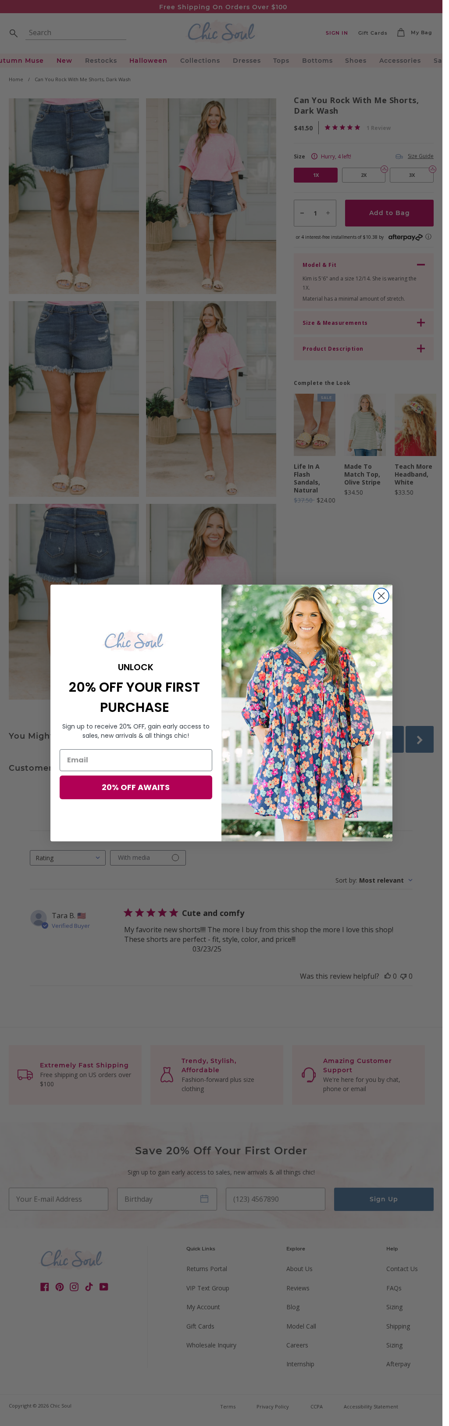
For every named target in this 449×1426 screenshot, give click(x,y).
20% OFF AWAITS (136, 787)
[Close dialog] (381, 595)
